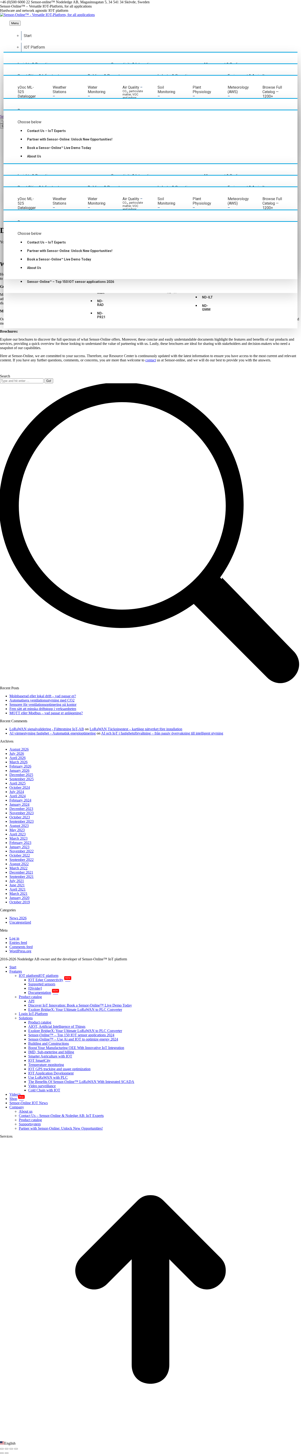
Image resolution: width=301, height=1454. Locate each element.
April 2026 (17, 758)
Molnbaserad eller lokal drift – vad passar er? (42, 696)
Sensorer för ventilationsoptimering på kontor (42, 704)
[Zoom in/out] (16, 1449)
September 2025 (21, 779)
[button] (150, 1443)
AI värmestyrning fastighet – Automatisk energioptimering (52, 733)
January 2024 (19, 804)
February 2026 (20, 766)
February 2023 (20, 843)
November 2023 (21, 813)
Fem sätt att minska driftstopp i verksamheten (42, 709)
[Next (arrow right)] (6, 1453)
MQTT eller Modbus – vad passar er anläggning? (46, 713)
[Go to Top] (150, 1439)
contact (150, 360)
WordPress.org (20, 951)
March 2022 (18, 868)
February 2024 (20, 800)
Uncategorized (20, 922)
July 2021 (16, 881)
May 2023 (17, 830)
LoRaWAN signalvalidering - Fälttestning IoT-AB (46, 729)
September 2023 (21, 821)
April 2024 (17, 796)
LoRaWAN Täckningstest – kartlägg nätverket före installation (136, 729)
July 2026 (16, 754)
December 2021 (21, 872)
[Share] (6, 1449)
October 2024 (19, 787)
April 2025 (17, 783)
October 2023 (19, 817)
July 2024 (16, 792)
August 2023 (19, 826)
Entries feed (18, 943)
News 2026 (18, 918)
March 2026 (18, 762)
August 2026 (19, 749)
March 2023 (18, 838)
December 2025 (21, 775)
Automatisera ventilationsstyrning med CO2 (42, 700)
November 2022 (21, 851)
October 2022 (19, 855)
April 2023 (17, 834)
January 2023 (19, 847)
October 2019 (19, 902)
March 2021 (18, 894)
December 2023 (21, 809)
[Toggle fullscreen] (11, 1449)
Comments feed (21, 947)
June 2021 (17, 885)
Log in (14, 938)
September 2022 (21, 860)
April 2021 (17, 889)
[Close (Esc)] (2, 1449)
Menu (15, 23)
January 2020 (19, 898)
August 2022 (19, 864)
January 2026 (19, 770)
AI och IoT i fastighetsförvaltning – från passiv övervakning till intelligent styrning (162, 733)
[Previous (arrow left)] (2, 1453)
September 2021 (21, 877)
